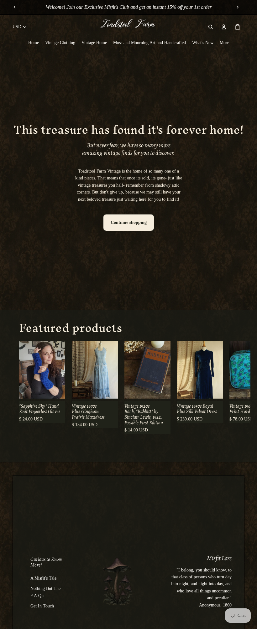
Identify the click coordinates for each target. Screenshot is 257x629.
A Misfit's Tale (43, 578)
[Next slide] (237, 7)
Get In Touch (42, 606)
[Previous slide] (15, 7)
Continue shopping (129, 222)
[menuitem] (33, 42)
